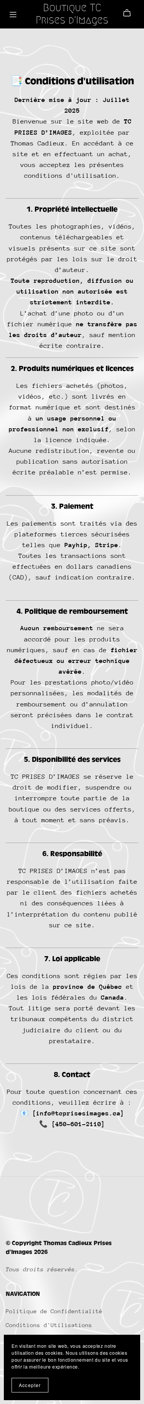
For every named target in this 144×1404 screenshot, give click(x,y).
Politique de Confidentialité (54, 1311)
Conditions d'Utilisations (49, 1325)
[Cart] (130, 13)
